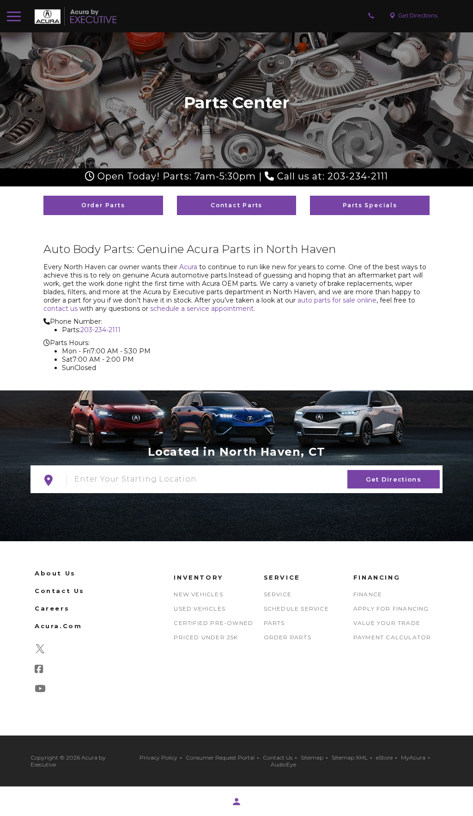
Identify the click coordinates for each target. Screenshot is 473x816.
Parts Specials (370, 205)
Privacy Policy (158, 757)
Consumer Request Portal (220, 757)
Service (277, 594)
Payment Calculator (392, 637)
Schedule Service (296, 608)
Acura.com (58, 626)
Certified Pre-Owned (213, 622)
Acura (188, 267)
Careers (52, 608)
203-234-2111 (100, 330)
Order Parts (103, 205)
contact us (60, 308)
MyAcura (413, 757)
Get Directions (393, 479)
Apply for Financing (391, 608)
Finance (367, 594)
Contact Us (60, 590)
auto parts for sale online (336, 300)
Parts (274, 622)
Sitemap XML (350, 757)
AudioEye (283, 764)
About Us (55, 573)
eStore (384, 757)
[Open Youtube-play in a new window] (44, 689)
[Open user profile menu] (236, 802)
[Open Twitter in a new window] (40, 651)
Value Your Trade (386, 622)
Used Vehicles (199, 608)
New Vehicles (198, 594)
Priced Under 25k (206, 637)
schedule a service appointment (202, 308)
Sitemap (312, 757)
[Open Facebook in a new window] (43, 670)
